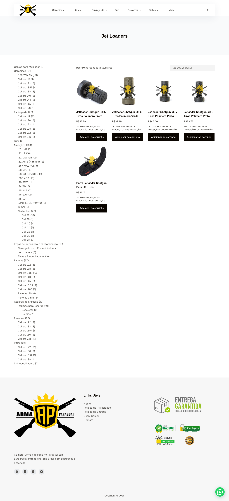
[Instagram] (33, 472)
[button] (220, 492)
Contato (88, 420)
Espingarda (98, 10)
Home (87, 403)
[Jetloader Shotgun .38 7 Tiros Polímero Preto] (163, 90)
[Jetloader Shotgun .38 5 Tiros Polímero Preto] (91, 90)
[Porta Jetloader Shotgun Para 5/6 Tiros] (91, 161)
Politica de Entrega (95, 411)
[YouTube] (42, 472)
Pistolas (153, 10)
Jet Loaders (82, 126)
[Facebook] (17, 472)
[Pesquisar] (208, 10)
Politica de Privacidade (97, 407)
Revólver (133, 10)
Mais (171, 10)
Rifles (77, 10)
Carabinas (58, 10)
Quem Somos (91, 415)
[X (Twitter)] (25, 472)
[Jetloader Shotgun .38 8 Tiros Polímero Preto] (199, 90)
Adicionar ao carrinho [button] (91, 137)
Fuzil (117, 10)
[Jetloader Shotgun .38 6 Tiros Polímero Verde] (127, 90)
